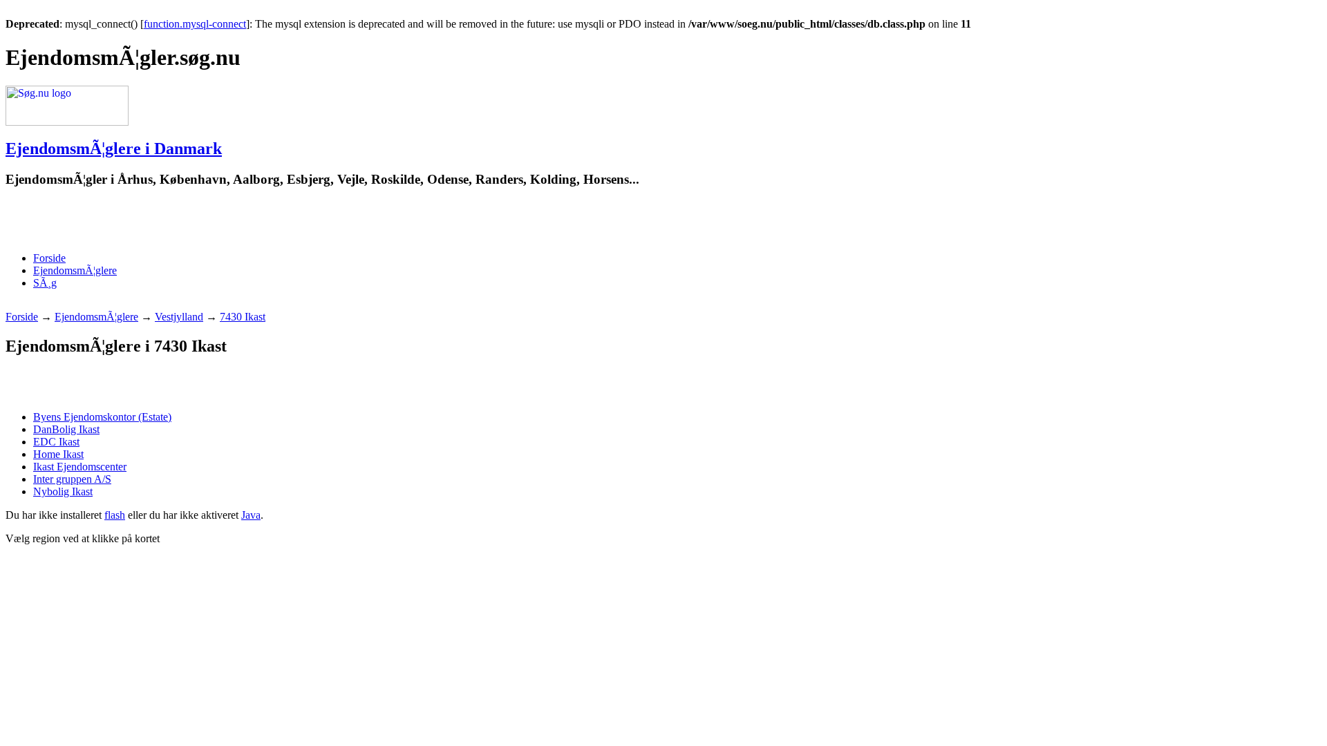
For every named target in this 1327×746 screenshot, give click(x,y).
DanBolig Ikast (66, 429)
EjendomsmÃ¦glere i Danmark (114, 148)
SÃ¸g (45, 283)
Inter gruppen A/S (72, 479)
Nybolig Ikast (63, 491)
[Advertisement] (167, 220)
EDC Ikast (56, 442)
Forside (49, 258)
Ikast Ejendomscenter (79, 466)
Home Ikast (58, 454)
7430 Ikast (242, 317)
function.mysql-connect (195, 24)
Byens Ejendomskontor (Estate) (102, 417)
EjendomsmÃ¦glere (75, 270)
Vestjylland (179, 317)
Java (251, 515)
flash (114, 515)
